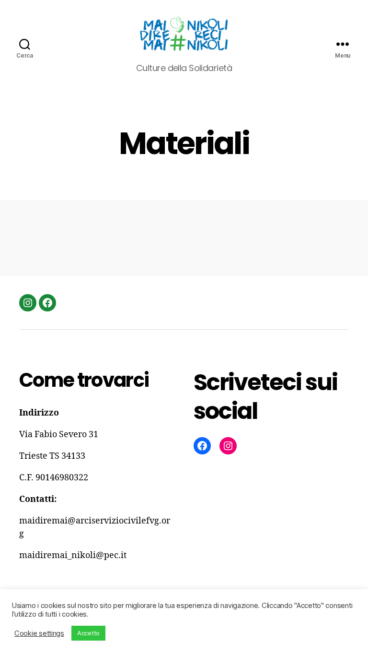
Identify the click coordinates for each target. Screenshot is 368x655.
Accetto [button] (88, 633)
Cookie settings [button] (39, 633)
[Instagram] (27, 302)
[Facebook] (47, 302)
